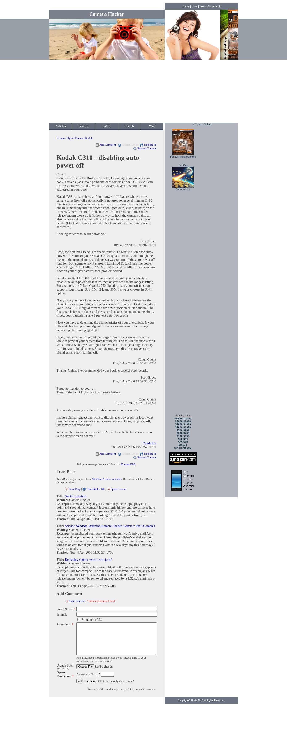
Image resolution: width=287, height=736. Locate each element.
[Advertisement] (143, 91)
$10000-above (182, 418)
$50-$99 (183, 439)
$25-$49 (183, 442)
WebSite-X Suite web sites (107, 479)
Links (194, 6)
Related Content (146, 148)
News (202, 6)
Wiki (152, 126)
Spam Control (118, 489)
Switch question (75, 496)
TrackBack (150, 144)
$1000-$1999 (183, 427)
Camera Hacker (106, 14)
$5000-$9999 (183, 421)
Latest (106, 126)
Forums (83, 126)
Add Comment (107, 144)
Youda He (149, 443)
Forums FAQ (128, 464)
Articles (60, 126)
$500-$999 (183, 430)
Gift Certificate (183, 448)
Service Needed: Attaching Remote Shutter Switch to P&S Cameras (110, 526)
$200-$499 (183, 433)
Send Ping (74, 489)
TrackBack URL (95, 489)
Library (186, 6)
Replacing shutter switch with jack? (88, 559)
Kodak (89, 138)
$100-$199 (183, 436)
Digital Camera (75, 138)
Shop (211, 6)
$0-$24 (183, 445)
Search (129, 126)
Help (218, 6)
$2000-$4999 (183, 424)
